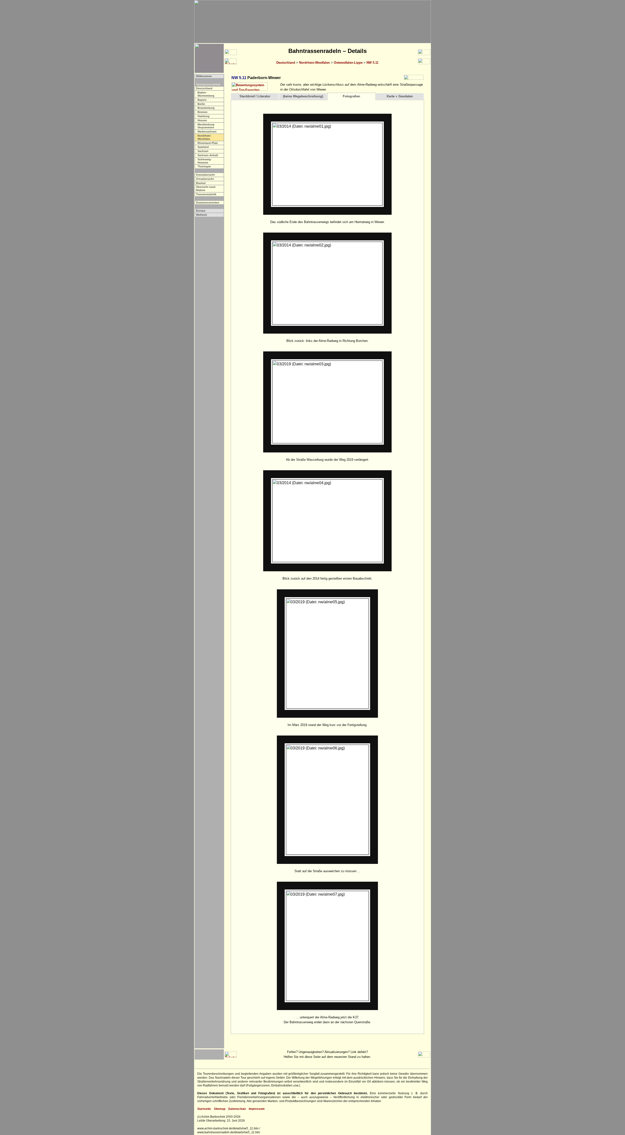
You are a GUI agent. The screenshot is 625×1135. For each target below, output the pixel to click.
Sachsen (203, 151)
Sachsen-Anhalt (208, 155)
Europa (200, 210)
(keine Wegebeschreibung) (303, 96)
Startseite (204, 1109)
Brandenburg (206, 107)
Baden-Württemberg (206, 94)
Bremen (203, 112)
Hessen (202, 120)
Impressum (257, 1109)
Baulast (201, 183)
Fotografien (351, 96)
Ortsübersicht (205, 178)
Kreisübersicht (205, 174)
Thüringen (204, 166)
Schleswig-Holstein (205, 161)
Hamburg (203, 116)
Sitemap (219, 1109)
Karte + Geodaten (400, 96)
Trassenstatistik (206, 194)
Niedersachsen (207, 131)
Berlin (201, 103)
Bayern (202, 99)
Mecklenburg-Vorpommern (206, 126)
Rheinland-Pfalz (208, 143)
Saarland (203, 146)
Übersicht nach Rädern (206, 188)
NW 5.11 (372, 62)
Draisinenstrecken (207, 202)
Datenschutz (237, 1109)
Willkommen (204, 76)
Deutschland (285, 62)
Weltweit (201, 214)
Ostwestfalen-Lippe (348, 62)
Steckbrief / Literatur (255, 96)
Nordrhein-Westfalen (314, 62)
